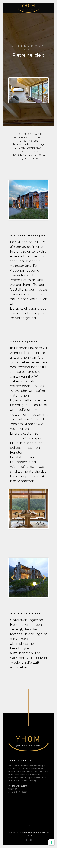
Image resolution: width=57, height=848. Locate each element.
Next (43, 90)
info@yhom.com (19, 786)
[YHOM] (28, 8)
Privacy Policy (28, 832)
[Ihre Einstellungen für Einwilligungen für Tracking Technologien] (51, 842)
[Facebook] (26, 840)
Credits (29, 835)
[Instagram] (30, 840)
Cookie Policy (42, 832)
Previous (14, 90)
